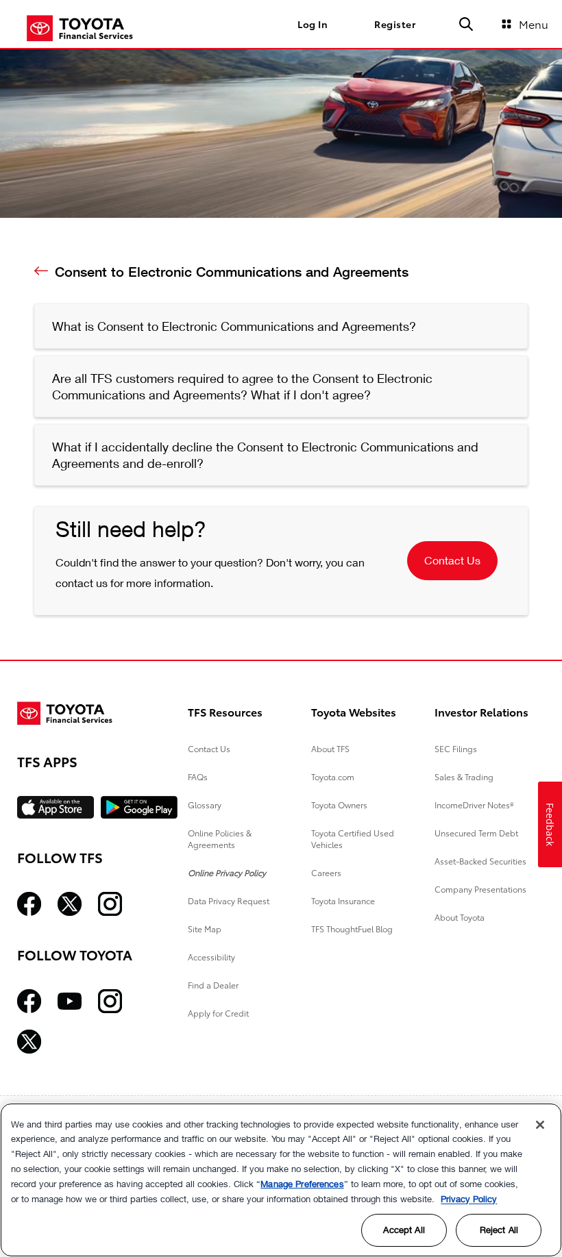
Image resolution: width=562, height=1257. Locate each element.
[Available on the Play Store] (139, 807)
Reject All (499, 1229)
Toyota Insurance (343, 900)
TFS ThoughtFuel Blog (352, 928)
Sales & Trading (464, 776)
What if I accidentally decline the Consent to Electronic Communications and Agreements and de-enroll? (265, 455)
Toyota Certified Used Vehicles (352, 838)
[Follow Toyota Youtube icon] (70, 1001)
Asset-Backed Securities (480, 861)
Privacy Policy (469, 1198)
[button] (466, 24)
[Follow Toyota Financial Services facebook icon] (29, 904)
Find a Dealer (213, 985)
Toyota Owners (339, 804)
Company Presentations (480, 889)
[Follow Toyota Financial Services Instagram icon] (110, 904)
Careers (326, 872)
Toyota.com (332, 776)
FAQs (198, 776)
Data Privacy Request (228, 900)
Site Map (204, 928)
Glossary (204, 804)
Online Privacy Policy (227, 872)
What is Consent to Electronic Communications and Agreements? (234, 326)
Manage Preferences (301, 1183)
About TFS (330, 748)
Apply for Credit (218, 1013)
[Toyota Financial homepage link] (80, 27)
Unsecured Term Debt (476, 832)
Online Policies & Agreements (220, 838)
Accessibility (211, 956)
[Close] (540, 1125)
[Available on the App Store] (55, 807)
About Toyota (460, 917)
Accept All (403, 1229)
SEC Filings (456, 748)
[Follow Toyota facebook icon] (29, 1001)
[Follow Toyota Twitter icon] (29, 1042)
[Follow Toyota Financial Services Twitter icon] (70, 904)
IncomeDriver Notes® (474, 804)
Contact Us (452, 560)
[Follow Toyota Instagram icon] (110, 1001)
